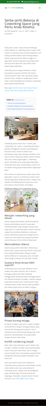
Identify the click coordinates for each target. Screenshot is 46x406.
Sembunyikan (19, 100)
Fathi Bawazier (12, 31)
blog (32, 31)
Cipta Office (16, 378)
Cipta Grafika (29, 378)
